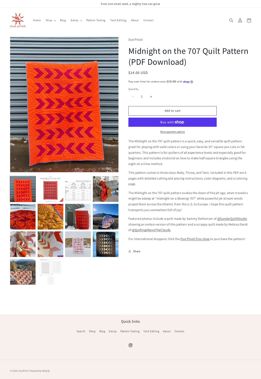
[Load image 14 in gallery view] (50, 272)
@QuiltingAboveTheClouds (151, 230)
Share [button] (136, 251)
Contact (179, 331)
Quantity (133, 89)
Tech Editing (151, 331)
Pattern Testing (129, 331)
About (167, 331)
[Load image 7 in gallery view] (78, 217)
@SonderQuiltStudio (232, 219)
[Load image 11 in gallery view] (78, 244)
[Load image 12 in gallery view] (105, 244)
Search (81, 331)
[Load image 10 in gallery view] (50, 244)
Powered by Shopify (40, 370)
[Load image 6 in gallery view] (50, 217)
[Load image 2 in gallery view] (50, 189)
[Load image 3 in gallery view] (78, 189)
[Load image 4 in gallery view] (105, 189)
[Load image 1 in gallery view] (23, 189)
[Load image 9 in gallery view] (23, 244)
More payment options (172, 131)
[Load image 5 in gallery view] (23, 217)
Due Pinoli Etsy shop (195, 239)
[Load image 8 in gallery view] (105, 217)
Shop (92, 331)
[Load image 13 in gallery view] (23, 272)
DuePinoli (24, 370)
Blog (102, 331)
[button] (50, 20)
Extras (113, 331)
